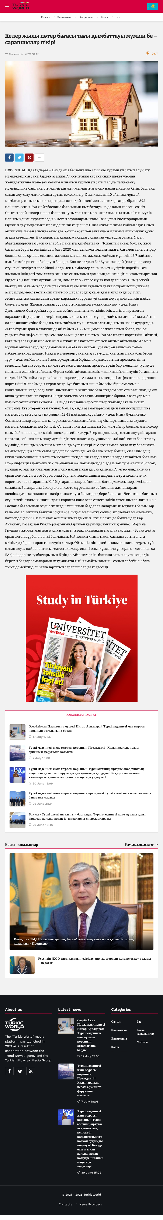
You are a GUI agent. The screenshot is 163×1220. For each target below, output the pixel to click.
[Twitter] (20, 1071)
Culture (142, 1042)
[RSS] (30, 1071)
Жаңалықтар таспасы (81, 714)
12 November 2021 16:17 (22, 54)
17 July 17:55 (42, 736)
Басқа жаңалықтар (145, 1031)
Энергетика (119, 1038)
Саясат (116, 1021)
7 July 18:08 (41, 758)
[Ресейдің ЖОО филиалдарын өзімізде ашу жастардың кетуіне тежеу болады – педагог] (22, 965)
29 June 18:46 (43, 824)
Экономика (119, 1030)
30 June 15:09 (43, 783)
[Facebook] (9, 1071)
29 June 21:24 (43, 803)
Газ (139, 1021)
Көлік (115, 1047)
